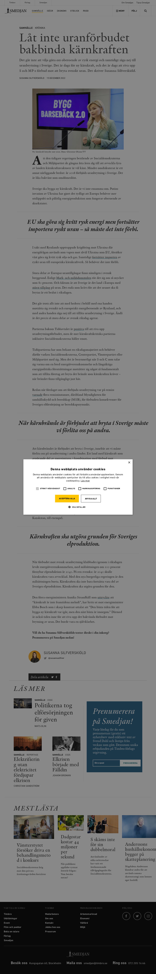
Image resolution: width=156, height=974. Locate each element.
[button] (78, 507)
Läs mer (85, 481)
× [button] (129, 462)
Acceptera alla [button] (67, 499)
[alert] (78, 487)
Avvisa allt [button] (91, 499)
